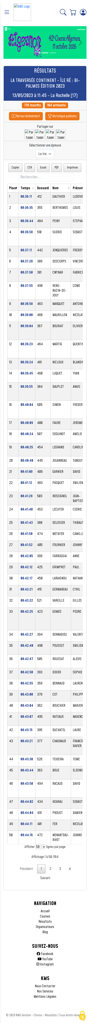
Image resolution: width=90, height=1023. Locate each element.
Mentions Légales (45, 996)
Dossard (43, 188)
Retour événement (27, 116)
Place (13, 188)
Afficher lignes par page (45, 846)
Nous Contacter (45, 986)
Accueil (45, 911)
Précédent (26, 868)
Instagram (46, 964)
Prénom (78, 188)
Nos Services (45, 991)
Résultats (45, 921)
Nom (55, 188)
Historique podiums (64, 116)
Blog (45, 932)
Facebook (46, 954)
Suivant (45, 878)
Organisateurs (45, 926)
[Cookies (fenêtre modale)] (82, 1016)
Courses (45, 916)
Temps (25, 188)
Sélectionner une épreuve (45, 145)
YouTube (47, 959)
